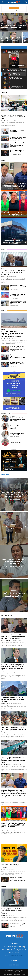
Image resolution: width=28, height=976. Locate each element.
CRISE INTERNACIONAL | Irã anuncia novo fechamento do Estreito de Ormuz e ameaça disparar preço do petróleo (12, 334)
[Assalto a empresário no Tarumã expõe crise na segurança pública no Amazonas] (5, 925)
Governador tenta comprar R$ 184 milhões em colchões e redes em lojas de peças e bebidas (14, 242)
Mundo (3, 329)
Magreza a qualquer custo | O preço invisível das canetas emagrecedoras (17, 435)
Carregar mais (13, 837)
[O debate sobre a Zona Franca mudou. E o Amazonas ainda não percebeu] (5, 418)
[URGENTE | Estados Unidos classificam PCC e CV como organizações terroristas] (5, 364)
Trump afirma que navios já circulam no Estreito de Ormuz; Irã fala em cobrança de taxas (17, 348)
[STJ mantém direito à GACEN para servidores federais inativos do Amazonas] (14, 259)
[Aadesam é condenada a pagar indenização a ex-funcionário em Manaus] (14, 688)
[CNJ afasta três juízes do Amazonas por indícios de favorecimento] (5, 131)
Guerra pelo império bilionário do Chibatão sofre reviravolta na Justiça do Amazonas (18, 137)
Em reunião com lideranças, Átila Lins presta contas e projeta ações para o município (13, 729)
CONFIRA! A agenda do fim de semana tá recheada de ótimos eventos (11, 866)
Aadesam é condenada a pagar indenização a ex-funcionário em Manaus (12, 699)
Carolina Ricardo (14, 424)
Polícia (3, 672)
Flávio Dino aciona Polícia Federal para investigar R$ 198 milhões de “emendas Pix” (18, 287)
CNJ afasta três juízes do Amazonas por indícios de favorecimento (17, 130)
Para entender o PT (15, 442)
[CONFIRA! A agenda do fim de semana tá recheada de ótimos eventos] (14, 853)
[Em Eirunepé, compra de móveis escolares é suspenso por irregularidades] (14, 561)
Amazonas (4, 112)
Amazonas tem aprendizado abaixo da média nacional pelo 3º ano (13, 116)
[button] (2, 2)
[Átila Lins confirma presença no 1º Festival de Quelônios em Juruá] (14, 528)
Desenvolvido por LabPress (17, 971)
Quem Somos (10, 970)
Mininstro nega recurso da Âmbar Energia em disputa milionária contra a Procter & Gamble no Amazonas (17, 152)
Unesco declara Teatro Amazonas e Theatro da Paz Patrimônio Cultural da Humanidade (17, 294)
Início (5, 970)
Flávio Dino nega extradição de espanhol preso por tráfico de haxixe (18, 302)
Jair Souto (12, 416)
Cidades (3, 703)
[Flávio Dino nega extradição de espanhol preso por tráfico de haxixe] (5, 303)
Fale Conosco (7, 971)
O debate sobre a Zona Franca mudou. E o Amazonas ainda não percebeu (18, 419)
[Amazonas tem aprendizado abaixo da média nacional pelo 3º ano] (14, 103)
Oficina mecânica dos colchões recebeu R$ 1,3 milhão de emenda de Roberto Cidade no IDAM (13, 636)
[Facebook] (10, 965)
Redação (3, 120)
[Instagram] (14, 965)
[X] (17, 965)
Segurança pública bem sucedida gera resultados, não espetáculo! (18, 427)
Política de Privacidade (18, 970)
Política (3, 21)
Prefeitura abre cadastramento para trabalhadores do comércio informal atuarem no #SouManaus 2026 (13, 759)
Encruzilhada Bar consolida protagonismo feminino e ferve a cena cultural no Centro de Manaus (17, 879)
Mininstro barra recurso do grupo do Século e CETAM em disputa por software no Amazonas (17, 144)
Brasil (3, 268)
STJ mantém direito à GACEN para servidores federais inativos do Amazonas (13, 272)
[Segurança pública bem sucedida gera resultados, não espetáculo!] (5, 426)
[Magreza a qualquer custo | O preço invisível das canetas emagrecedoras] (5, 434)
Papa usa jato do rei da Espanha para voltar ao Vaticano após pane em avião (17, 356)
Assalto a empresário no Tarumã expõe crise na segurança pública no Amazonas (18, 925)
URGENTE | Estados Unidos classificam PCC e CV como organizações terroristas (17, 363)
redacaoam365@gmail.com (16, 955)
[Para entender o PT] (5, 442)
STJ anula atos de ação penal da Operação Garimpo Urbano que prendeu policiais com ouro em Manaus (12, 667)
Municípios (14, 490)
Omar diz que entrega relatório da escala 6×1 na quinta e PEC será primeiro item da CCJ (14, 214)
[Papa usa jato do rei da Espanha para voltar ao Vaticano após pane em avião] (5, 357)
